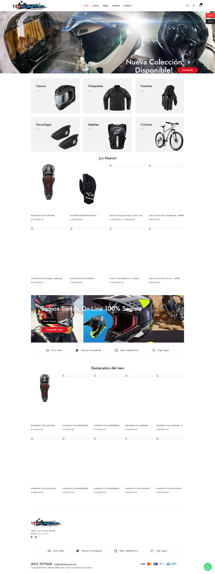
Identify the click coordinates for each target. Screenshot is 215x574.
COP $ (209, 15)
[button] (208, 567)
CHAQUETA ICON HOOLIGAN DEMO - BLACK (139, 488)
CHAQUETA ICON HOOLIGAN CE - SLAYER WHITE (45, 488)
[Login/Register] (193, 5)
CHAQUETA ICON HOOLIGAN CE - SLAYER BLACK (170, 488)
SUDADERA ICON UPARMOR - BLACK (170, 425)
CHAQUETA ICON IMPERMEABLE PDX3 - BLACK (76, 488)
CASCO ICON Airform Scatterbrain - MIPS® (166, 215)
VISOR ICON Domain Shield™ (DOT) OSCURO (127, 215)
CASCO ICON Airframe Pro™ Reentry (124, 278)
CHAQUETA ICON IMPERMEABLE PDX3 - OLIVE (76, 425)
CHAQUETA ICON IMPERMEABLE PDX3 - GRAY (107, 425)
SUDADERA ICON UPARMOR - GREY (139, 425)
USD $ (209, 21)
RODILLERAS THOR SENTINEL (43, 215)
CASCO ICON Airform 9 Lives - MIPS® (164, 278)
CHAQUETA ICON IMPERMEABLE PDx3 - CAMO (107, 488)
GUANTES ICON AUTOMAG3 (82, 278)
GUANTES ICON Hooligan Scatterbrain (46, 278)
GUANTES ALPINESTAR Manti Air (83, 215)
